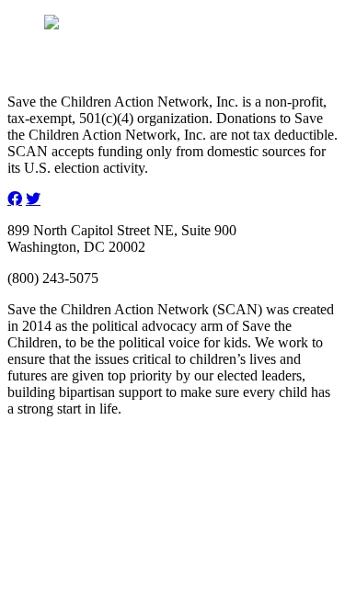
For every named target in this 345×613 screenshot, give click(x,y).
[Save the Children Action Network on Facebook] (14, 198)
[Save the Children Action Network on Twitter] (33, 198)
